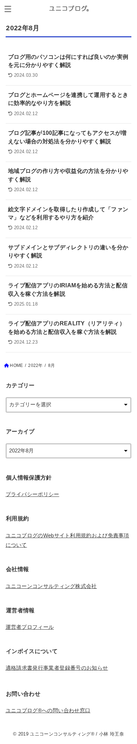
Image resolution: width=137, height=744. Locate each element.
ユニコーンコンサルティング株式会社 (51, 586)
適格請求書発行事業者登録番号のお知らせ (57, 668)
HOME (16, 365)
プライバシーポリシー (32, 494)
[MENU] (8, 9)
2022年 (35, 365)
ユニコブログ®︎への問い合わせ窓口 (48, 710)
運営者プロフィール (30, 627)
